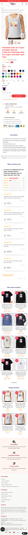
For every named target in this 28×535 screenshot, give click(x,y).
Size (3, 78)
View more (14, 382)
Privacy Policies (4, 482)
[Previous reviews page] (18, 278)
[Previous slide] (3, 26)
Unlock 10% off (2, 529)
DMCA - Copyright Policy (6, 484)
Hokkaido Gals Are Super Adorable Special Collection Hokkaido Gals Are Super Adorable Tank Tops (7, 406)
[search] (22, 4)
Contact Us (3, 497)
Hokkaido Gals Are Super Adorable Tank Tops (11, 12)
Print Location (5, 85)
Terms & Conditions (5, 481)
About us (3, 479)
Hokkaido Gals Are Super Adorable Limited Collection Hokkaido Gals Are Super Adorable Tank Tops (20, 429)
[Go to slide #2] (17, 42)
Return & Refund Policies (6, 496)
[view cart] (26, 4)
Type (3, 64)
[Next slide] (25, 26)
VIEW (7, 301)
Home (2, 8)
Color (3, 68)
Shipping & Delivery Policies (7, 492)
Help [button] (25, 533)
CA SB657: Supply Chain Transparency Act (10, 486)
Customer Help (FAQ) (5, 499)
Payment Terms (4, 494)
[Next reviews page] (25, 278)
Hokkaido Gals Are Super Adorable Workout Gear (12, 10)
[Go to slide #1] (10, 42)
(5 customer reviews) (12, 59)
